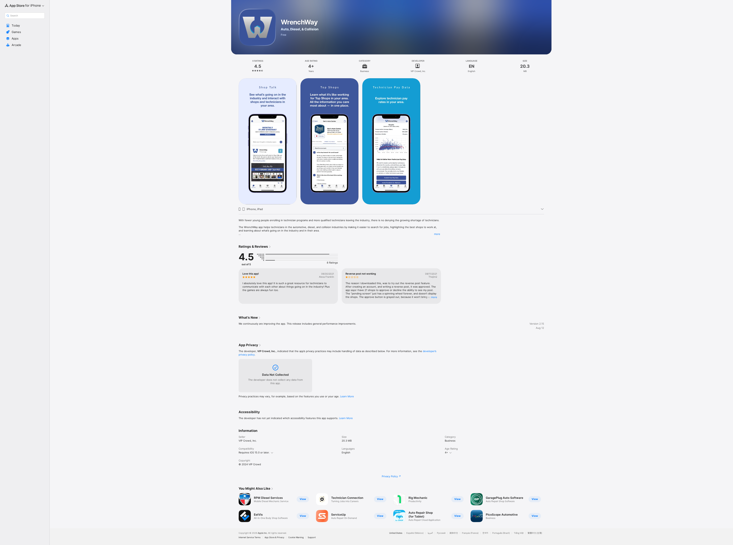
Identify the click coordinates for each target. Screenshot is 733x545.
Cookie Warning (296, 537)
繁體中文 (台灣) (535, 533)
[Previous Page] (234, 507)
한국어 (485, 533)
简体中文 (454, 533)
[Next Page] (548, 507)
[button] (24, 25)
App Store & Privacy (274, 537)
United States (395, 533)
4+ (446, 452)
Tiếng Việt (519, 533)
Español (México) (415, 533)
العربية (430, 533)
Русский (441, 533)
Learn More (347, 396)
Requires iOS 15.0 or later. (254, 452)
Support (312, 537)
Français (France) (470, 533)
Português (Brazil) (501, 533)
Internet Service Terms (250, 537)
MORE (434, 297)
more (437, 233)
